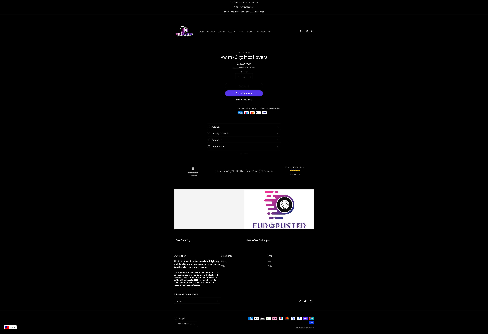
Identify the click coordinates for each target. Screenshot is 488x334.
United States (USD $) (184, 324)
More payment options (244, 99)
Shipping (235, 67)
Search (224, 261)
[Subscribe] (217, 301)
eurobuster (304, 327)
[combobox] (10, 327)
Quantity (244, 72)
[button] (251, 31)
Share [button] (245, 153)
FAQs (223, 266)
